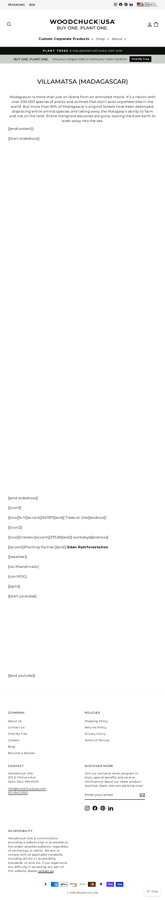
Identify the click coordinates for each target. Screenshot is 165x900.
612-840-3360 (18, 792)
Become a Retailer (21, 753)
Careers (13, 740)
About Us (15, 721)
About (117, 39)
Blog (11, 746)
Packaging (16, 4)
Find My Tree (140, 58)
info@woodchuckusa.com (27, 788)
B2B (32, 4)
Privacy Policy (95, 734)
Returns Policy (95, 727)
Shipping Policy (96, 721)
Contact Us (16, 727)
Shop (101, 39)
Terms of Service (97, 740)
